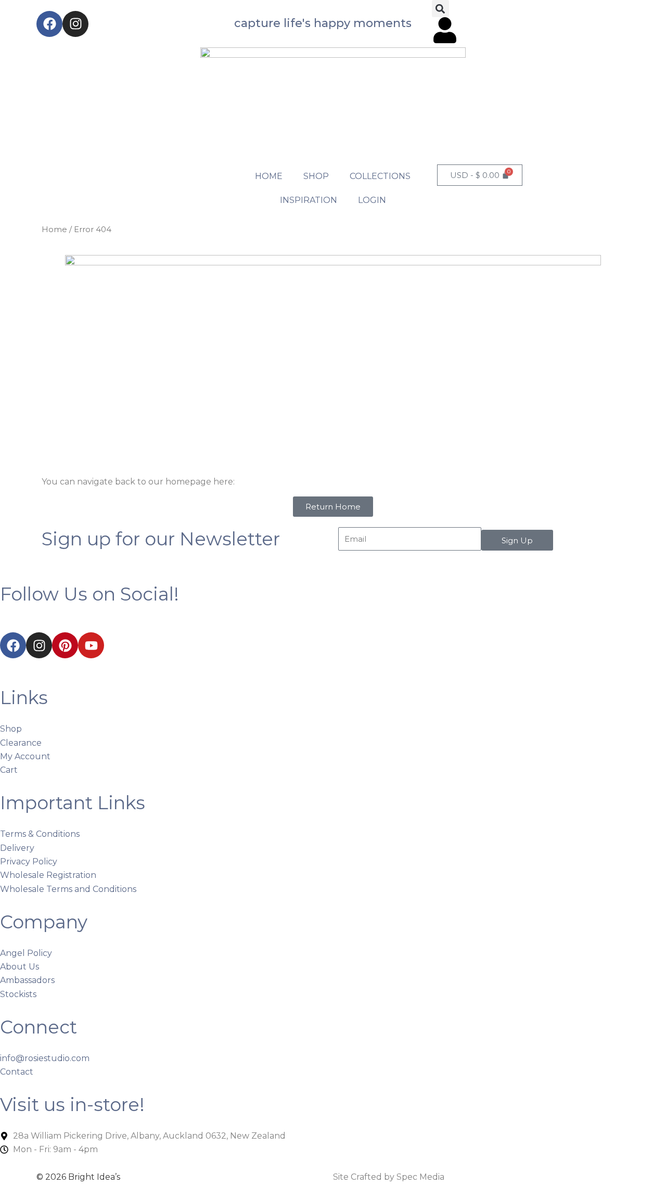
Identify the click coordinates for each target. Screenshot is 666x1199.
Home (54, 229)
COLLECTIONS (380, 176)
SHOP (316, 176)
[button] (440, 8)
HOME (269, 176)
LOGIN (372, 200)
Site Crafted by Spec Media (388, 1177)
